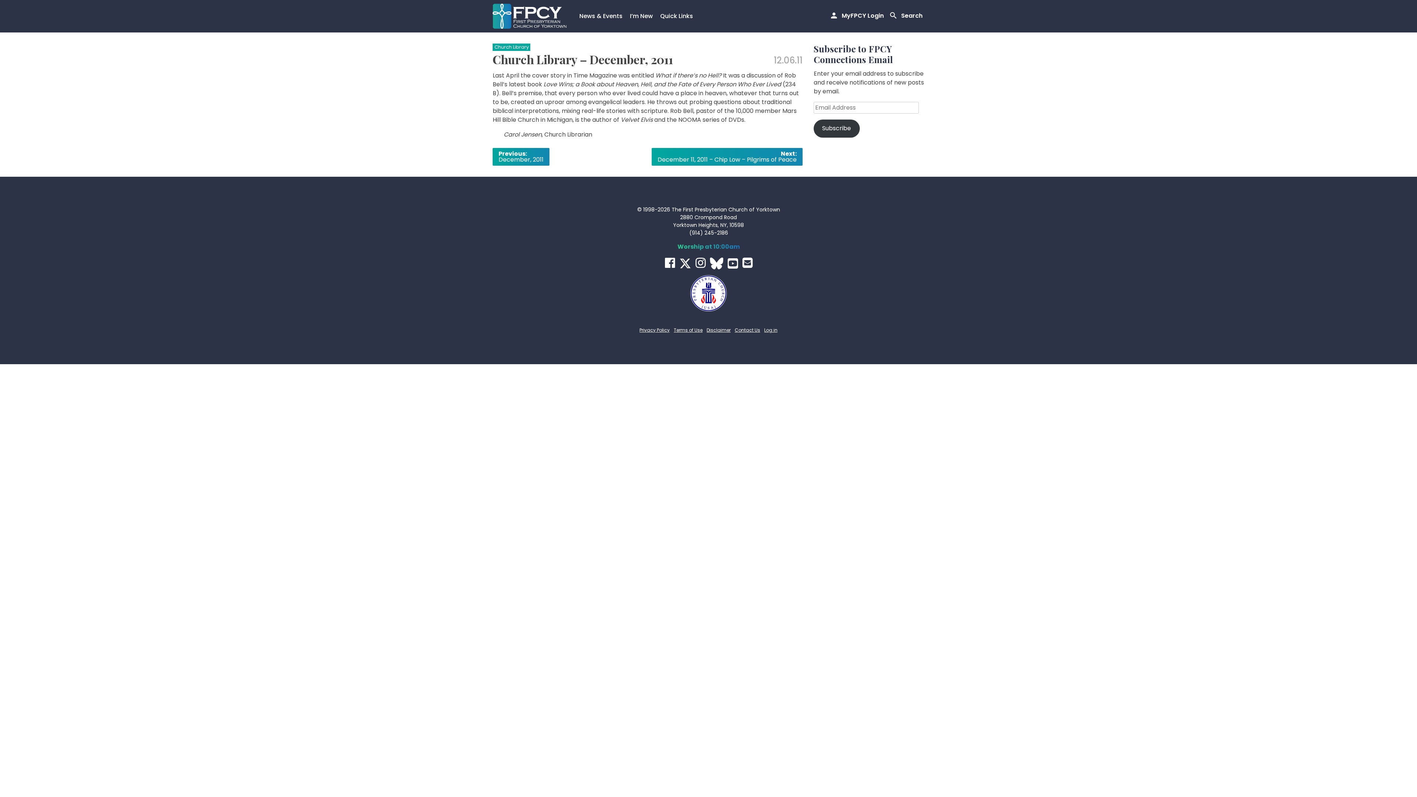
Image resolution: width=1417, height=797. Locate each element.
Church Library (511, 47)
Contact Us (747, 330)
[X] (685, 263)
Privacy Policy (654, 330)
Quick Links (676, 16)
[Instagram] (700, 263)
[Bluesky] (716, 263)
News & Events (601, 16)
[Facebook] (669, 263)
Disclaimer (719, 330)
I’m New (641, 16)
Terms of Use (688, 330)
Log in (771, 330)
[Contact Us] (747, 263)
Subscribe (836, 128)
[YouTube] (732, 263)
